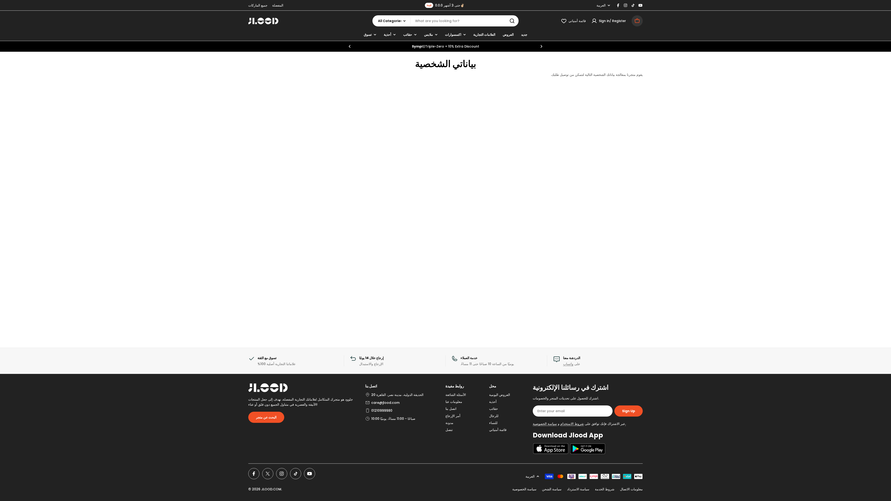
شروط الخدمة (604, 489)
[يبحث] (512, 21)
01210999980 (381, 410)
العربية (601, 5)
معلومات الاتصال (631, 489)
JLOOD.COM (271, 489)
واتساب (568, 364)
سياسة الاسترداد (578, 489)
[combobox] (445, 20)
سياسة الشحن (552, 489)
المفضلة (277, 5)
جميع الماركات (258, 5)
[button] (349, 46)
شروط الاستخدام (572, 423)
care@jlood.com (385, 402)
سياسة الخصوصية (524, 489)
